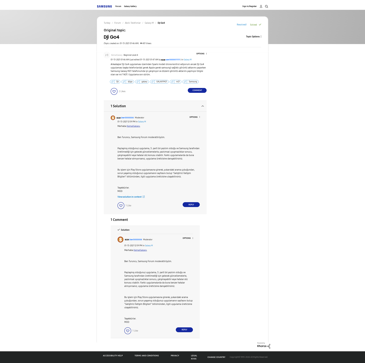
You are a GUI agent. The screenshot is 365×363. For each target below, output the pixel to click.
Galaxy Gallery (130, 6)
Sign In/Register (249, 6)
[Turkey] (104, 6)
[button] (202, 53)
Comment (197, 90)
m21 (178, 81)
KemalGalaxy (133, 126)
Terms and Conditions (147, 355)
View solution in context (129, 196)
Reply (191, 204)
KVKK (193, 359)
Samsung (193, 81)
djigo (130, 81)
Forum (118, 6)
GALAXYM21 (161, 81)
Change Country (216, 357)
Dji (117, 81)
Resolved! (242, 24)
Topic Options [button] (253, 36)
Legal (194, 355)
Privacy (175, 355)
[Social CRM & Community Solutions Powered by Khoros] (263, 345)
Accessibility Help (113, 355)
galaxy (144, 81)
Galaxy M (188, 59)
